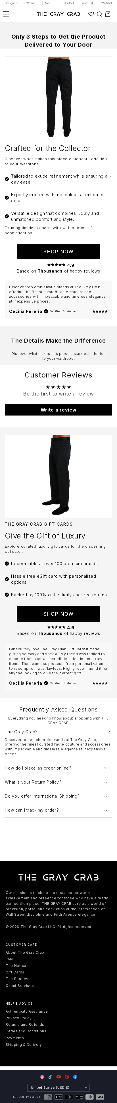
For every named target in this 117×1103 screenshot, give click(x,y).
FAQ (9, 959)
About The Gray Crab (25, 952)
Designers (11, 3)
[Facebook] (75, 1077)
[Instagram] (42, 1077)
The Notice (16, 965)
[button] (99, 14)
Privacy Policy (19, 1018)
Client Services (20, 985)
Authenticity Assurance (27, 1011)
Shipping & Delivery (24, 1044)
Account (87, 3)
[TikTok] (50, 1077)
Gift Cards (15, 972)
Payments (15, 1038)
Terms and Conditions (26, 1031)
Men (48, 3)
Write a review (59, 410)
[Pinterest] (67, 1077)
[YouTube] (59, 1077)
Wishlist (106, 3)
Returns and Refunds (25, 1024)
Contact (69, 3)
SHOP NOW (58, 252)
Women (31, 3)
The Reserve (18, 979)
